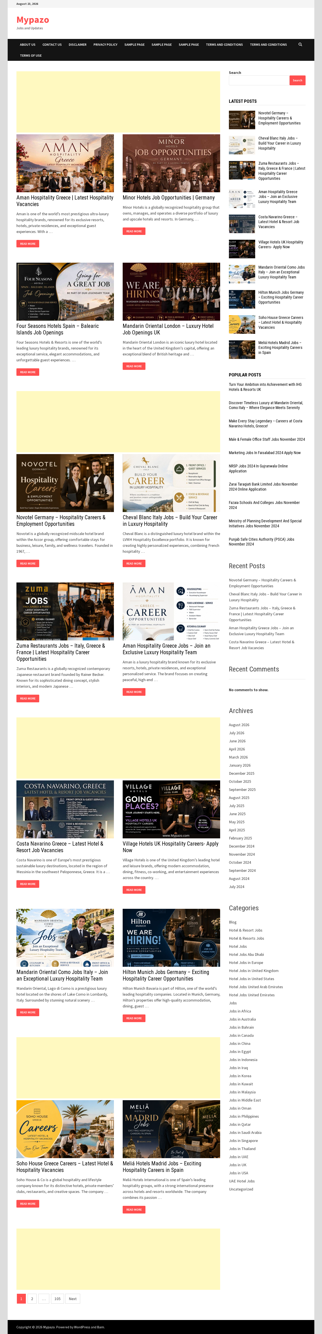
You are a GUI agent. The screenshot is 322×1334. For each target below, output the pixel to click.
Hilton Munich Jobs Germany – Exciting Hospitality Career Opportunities (166, 975)
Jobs (233, 1002)
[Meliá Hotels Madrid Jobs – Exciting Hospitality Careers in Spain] (242, 343)
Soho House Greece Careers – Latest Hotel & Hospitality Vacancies (280, 322)
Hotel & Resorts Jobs (246, 938)
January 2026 (240, 765)
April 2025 (237, 829)
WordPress (82, 1327)
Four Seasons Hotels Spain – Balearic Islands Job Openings (57, 329)
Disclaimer (78, 44)
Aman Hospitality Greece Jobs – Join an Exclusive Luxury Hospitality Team (167, 649)
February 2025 (240, 838)
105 (57, 1298)
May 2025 (236, 821)
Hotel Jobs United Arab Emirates (256, 986)
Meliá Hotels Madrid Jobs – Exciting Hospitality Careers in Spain (162, 1166)
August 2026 (239, 724)
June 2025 (237, 813)
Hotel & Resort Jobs (245, 930)
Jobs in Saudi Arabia (245, 1132)
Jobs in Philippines (244, 1116)
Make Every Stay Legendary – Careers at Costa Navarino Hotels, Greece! (265, 423)
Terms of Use (31, 55)
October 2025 (240, 781)
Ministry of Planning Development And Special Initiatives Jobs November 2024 (265, 523)
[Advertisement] (118, 102)
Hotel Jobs (238, 946)
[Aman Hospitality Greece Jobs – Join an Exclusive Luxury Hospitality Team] (242, 192)
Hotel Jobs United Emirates (252, 994)
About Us (27, 44)
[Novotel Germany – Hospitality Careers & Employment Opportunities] (242, 113)
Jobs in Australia (242, 1019)
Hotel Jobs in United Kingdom (254, 970)
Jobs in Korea (240, 1075)
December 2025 (241, 773)
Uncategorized (241, 1189)
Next (73, 1298)
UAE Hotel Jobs (242, 1181)
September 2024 (242, 870)
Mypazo (32, 19)
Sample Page (134, 44)
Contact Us (52, 44)
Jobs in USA (238, 1172)
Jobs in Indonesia (243, 1059)
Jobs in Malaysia (242, 1091)
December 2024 (241, 846)
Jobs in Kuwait (241, 1083)
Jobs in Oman (240, 1108)
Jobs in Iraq (238, 1067)
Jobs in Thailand (242, 1148)
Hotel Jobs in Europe (246, 962)
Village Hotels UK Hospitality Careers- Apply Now (280, 244)
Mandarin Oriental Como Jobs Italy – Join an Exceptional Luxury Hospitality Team (62, 975)
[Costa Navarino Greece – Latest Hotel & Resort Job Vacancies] (242, 217)
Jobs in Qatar (240, 1124)
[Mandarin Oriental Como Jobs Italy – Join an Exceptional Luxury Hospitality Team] (242, 267)
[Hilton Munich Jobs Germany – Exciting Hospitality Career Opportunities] (242, 292)
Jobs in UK (237, 1164)
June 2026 (237, 740)
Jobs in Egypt (240, 1051)
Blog (233, 922)
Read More (29, 244)
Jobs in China (239, 1043)
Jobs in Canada (241, 1035)
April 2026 (237, 749)
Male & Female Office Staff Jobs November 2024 (267, 439)
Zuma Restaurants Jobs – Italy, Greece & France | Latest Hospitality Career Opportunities (60, 652)
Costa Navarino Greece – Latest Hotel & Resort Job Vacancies (59, 847)
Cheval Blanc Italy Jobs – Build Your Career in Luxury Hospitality (279, 143)
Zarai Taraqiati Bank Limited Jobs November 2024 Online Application (263, 486)
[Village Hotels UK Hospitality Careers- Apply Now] (242, 242)
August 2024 (239, 878)
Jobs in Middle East (245, 1100)
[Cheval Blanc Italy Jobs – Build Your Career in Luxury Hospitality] (242, 138)
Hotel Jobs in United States (251, 978)
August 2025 (239, 797)
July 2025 (236, 805)
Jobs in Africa (240, 1011)
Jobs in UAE (238, 1156)
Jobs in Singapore (243, 1140)
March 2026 (238, 757)
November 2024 (242, 854)
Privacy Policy (105, 44)
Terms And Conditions (224, 44)
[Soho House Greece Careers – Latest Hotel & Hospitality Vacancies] (242, 318)
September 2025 (242, 789)
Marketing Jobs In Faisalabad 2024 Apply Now (265, 452)
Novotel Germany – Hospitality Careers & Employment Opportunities (60, 520)
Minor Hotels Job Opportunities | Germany (169, 197)
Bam (100, 1327)
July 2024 (236, 886)
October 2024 (240, 862)
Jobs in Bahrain (241, 1027)
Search (235, 72)
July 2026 (236, 732)
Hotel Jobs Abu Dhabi (246, 954)
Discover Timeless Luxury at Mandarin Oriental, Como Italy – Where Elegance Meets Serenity (266, 405)
